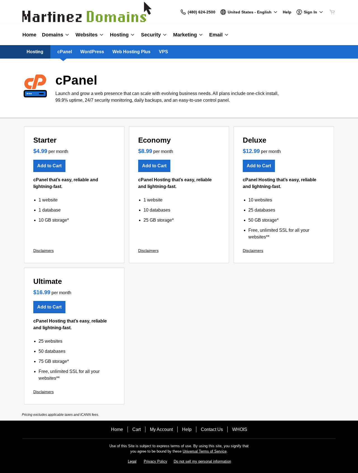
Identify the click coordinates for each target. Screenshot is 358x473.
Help (187, 429)
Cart (136, 429)
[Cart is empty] (332, 12)
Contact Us (212, 429)
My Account (161, 429)
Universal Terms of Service (205, 451)
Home (117, 429)
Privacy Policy (155, 461)
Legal (132, 461)
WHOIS (239, 429)
